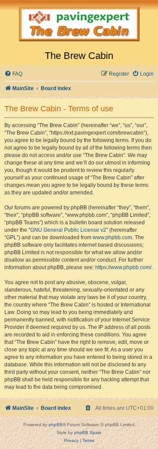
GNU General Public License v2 (68, 230)
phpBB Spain (87, 432)
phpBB (56, 424)
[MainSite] (79, 25)
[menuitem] (13, 74)
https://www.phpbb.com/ (123, 267)
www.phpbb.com (112, 237)
